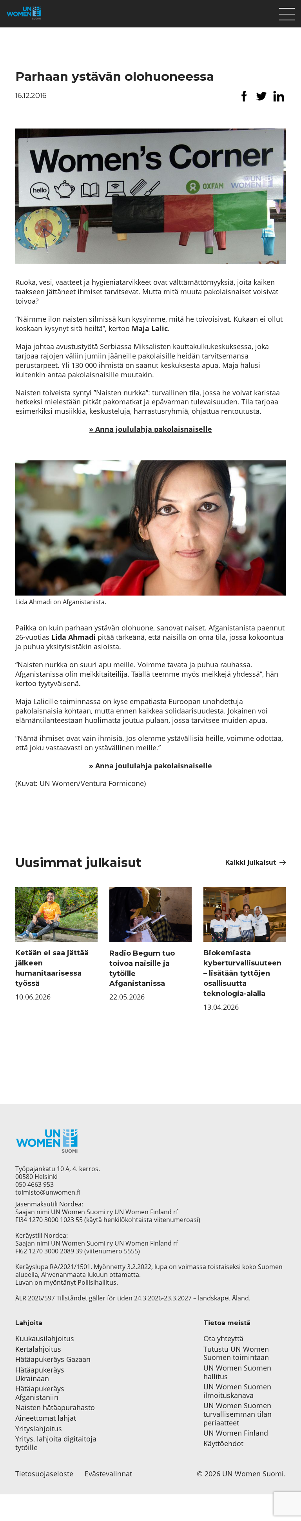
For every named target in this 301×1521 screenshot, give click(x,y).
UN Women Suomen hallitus (237, 1372)
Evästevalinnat (108, 1473)
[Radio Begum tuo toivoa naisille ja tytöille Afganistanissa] (150, 914)
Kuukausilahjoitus (44, 1338)
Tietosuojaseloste (44, 1473)
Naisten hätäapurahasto (55, 1407)
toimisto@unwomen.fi (47, 1192)
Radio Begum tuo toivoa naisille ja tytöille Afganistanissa (142, 968)
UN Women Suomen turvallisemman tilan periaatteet (237, 1414)
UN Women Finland (235, 1433)
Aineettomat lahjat (45, 1418)
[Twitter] (261, 96)
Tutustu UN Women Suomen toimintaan (236, 1353)
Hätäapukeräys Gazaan (53, 1359)
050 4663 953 (34, 1184)
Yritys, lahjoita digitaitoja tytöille (55, 1443)
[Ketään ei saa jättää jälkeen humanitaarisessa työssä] (56, 914)
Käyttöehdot (223, 1444)
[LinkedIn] (279, 96)
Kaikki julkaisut (250, 862)
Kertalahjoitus (38, 1349)
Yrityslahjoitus (38, 1429)
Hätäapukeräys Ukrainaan (39, 1374)
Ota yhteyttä (223, 1338)
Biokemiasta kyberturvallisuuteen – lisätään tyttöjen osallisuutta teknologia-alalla (242, 973)
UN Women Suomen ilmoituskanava (237, 1391)
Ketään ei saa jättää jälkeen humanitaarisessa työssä (52, 968)
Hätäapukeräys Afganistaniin (39, 1393)
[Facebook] (244, 96)
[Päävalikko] (287, 12)
